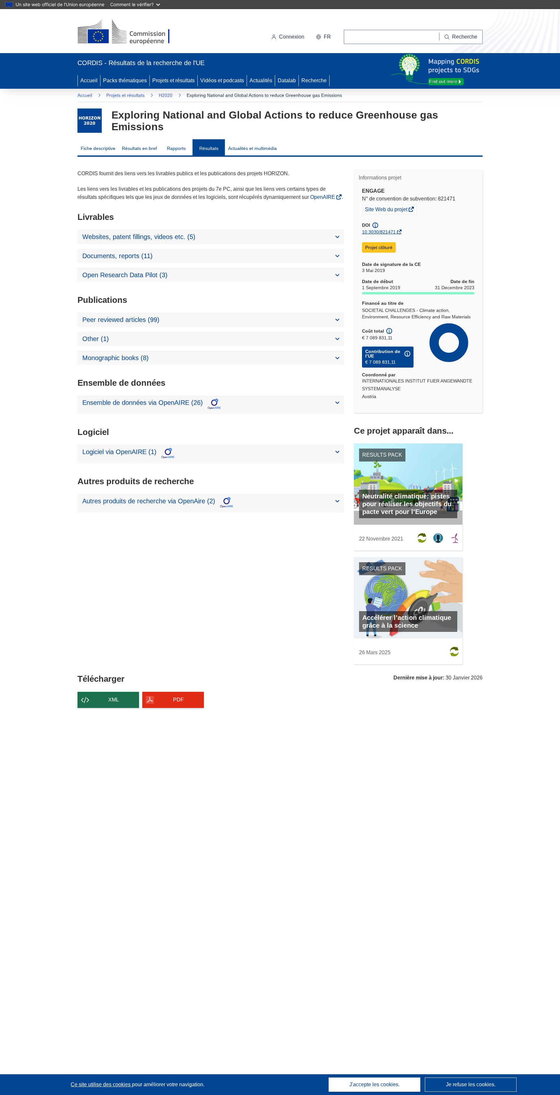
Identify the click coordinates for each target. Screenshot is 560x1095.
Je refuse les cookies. (471, 1084)
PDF (178, 699)
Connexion (291, 37)
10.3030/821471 (379, 231)
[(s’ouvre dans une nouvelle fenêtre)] (129, 32)
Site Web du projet (387, 210)
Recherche (314, 80)
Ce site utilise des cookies (101, 1084)
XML (113, 699)
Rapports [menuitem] (176, 148)
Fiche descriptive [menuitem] (98, 148)
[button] (323, 37)
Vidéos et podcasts (222, 80)
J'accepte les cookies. (374, 1084)
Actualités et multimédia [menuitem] (252, 148)
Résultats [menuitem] (208, 148)
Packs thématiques (125, 80)
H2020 (165, 95)
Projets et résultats (173, 80)
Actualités (261, 80)
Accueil (89, 80)
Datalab (287, 80)
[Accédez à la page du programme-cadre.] (89, 120)
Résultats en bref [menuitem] (139, 148)
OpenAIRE (323, 197)
